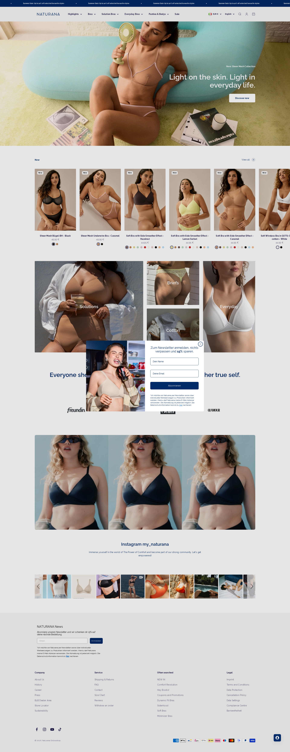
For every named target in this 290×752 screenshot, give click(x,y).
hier (180, 405)
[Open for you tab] (277, 737)
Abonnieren (174, 385)
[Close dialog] (200, 344)
